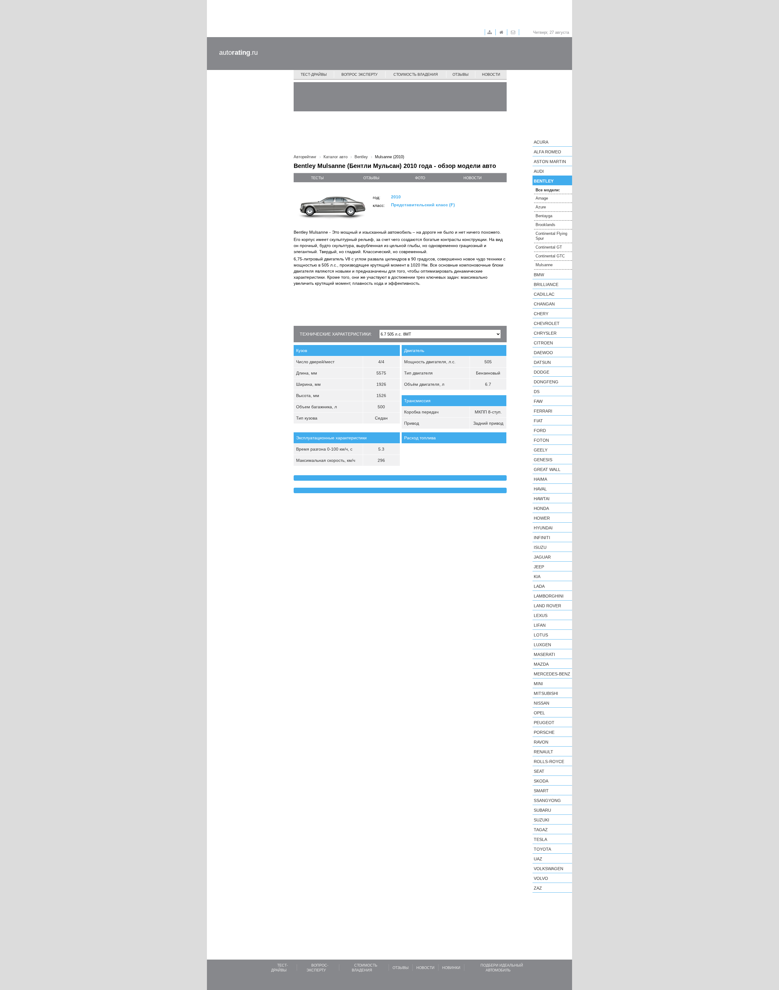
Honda (541, 508)
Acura (541, 142)
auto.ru (238, 52)
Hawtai (542, 498)
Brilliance (546, 284)
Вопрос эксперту (359, 74)
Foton (541, 440)
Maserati (544, 654)
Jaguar (542, 557)
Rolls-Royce (549, 761)
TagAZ (541, 829)
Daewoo (543, 352)
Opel (539, 712)
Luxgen (542, 644)
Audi (539, 171)
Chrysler (545, 333)
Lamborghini (549, 596)
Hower (542, 518)
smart (541, 790)
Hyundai (543, 527)
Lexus (540, 615)
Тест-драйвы (314, 74)
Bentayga (544, 216)
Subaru (542, 810)
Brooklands (545, 224)
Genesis (543, 459)
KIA (537, 576)
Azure (541, 207)
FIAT (538, 420)
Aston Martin (550, 161)
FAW (538, 401)
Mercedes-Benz (552, 673)
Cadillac (544, 294)
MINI (538, 683)
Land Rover (547, 605)
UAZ (538, 858)
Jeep (539, 566)
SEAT (539, 771)
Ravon (541, 742)
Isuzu (540, 547)
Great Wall (547, 469)
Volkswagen (548, 868)
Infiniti (542, 537)
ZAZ (538, 888)
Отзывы (460, 74)
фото (420, 178)
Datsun (542, 362)
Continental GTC (550, 256)
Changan (544, 304)
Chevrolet (547, 323)
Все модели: (548, 190)
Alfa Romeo (547, 151)
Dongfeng (546, 381)
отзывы (371, 178)
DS (537, 391)
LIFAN (540, 625)
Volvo (541, 878)
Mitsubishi (546, 693)
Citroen (543, 342)
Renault (543, 751)
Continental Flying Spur (551, 236)
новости (472, 178)
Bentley (544, 181)
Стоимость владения (415, 74)
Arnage (542, 198)
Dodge (541, 372)
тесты (317, 178)
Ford (540, 430)
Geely (540, 450)
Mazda (541, 664)
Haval (540, 488)
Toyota (542, 849)
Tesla (540, 839)
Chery (541, 313)
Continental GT (549, 247)
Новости (491, 74)
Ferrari (543, 411)
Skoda (541, 781)
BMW (539, 274)
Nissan (541, 703)
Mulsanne (544, 265)
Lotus (541, 635)
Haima (540, 479)
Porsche (544, 732)
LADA (539, 586)
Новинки (451, 968)
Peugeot (544, 722)
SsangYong (547, 800)
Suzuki (541, 819)
